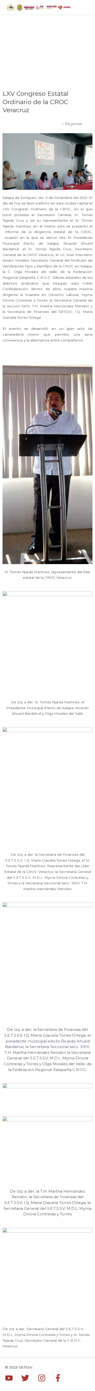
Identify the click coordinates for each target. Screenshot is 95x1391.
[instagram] (45, 1378)
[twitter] (28, 1378)
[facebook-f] (59, 1378)
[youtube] (12, 1378)
